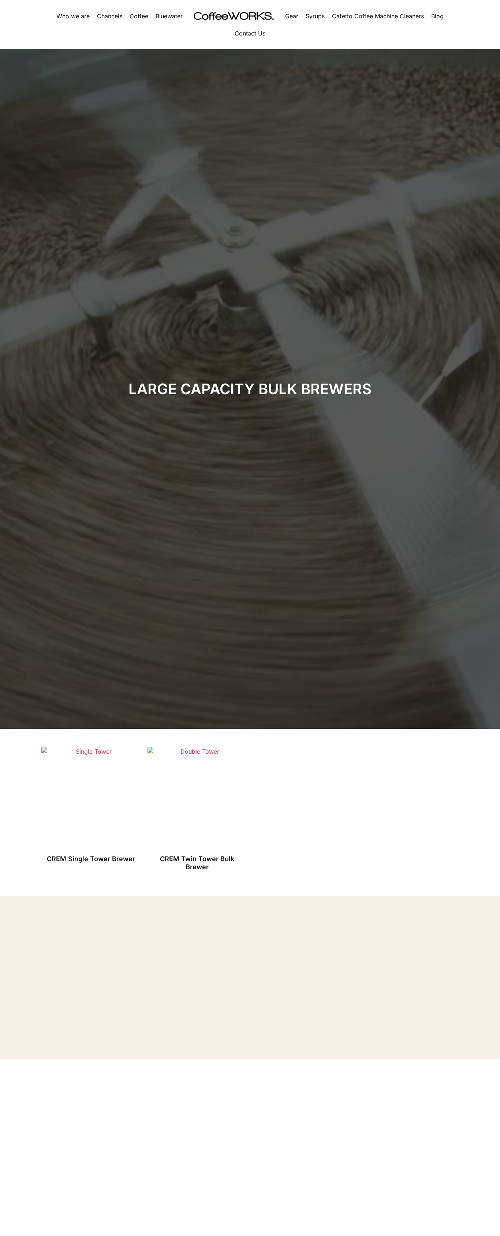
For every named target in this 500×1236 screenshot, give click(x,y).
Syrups (315, 16)
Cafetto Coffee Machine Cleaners (378, 16)
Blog (437, 16)
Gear (291, 16)
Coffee (139, 16)
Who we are (73, 16)
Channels (109, 16)
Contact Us (250, 33)
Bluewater (169, 16)
